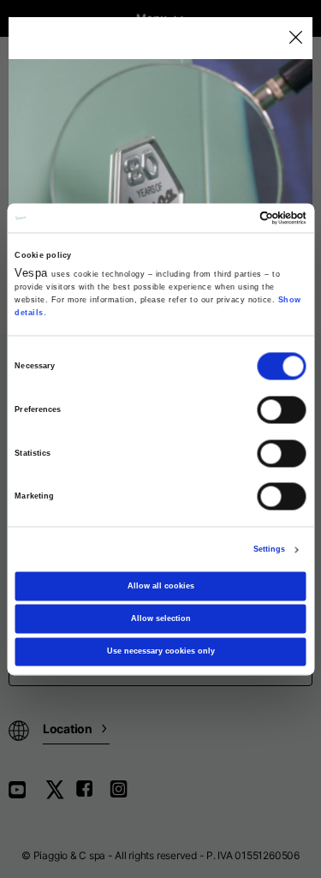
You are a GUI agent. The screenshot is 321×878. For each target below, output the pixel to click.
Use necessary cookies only (161, 652)
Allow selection (161, 618)
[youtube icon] (27, 795)
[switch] (282, 409)
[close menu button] (294, 38)
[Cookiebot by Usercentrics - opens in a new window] (232, 217)
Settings (269, 550)
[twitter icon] (60, 795)
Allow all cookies (161, 586)
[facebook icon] (92, 795)
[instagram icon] (125, 795)
